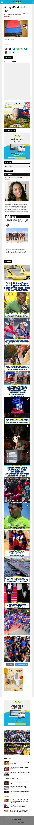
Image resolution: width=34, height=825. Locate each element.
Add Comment (17, 14)
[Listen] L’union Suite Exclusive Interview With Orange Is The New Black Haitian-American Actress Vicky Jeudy (19, 812)
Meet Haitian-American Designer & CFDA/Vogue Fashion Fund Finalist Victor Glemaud (19, 788)
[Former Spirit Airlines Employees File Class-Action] (17, 278)
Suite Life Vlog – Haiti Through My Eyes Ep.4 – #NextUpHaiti (20, 773)
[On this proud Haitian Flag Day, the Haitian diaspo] (17, 543)
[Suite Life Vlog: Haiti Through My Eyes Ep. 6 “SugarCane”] (6, 768)
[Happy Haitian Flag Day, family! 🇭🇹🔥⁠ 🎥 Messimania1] (17, 622)
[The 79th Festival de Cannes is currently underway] (17, 596)
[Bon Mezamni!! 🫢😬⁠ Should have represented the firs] (17, 516)
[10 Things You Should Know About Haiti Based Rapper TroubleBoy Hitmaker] (6, 806)
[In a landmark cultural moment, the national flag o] (17, 569)
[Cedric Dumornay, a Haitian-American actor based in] (17, 463)
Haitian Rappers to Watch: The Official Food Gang (19, 782)
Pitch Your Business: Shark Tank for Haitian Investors (19, 792)
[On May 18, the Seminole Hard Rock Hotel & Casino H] (17, 410)
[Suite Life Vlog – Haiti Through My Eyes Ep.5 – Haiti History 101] (6, 763)
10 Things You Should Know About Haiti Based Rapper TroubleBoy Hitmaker (19, 805)
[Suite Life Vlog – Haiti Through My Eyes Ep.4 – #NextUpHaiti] (6, 773)
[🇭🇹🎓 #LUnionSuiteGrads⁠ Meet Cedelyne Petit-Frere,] (17, 437)
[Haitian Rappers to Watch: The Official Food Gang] (6, 783)
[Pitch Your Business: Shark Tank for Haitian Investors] (6, 792)
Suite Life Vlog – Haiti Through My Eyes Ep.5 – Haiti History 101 (20, 762)
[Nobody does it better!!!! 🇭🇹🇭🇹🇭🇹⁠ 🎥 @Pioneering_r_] (17, 490)
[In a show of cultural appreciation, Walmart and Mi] (17, 384)
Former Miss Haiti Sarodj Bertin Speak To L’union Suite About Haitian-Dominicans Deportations (19, 801)
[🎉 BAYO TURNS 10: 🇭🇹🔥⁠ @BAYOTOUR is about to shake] (17, 358)
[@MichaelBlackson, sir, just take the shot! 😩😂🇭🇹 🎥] (17, 305)
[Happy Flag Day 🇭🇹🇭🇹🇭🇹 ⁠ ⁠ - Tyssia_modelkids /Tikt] (17, 649)
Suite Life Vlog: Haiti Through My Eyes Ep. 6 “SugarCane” (19, 768)
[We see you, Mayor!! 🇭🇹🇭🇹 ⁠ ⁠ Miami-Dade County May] (17, 331)
